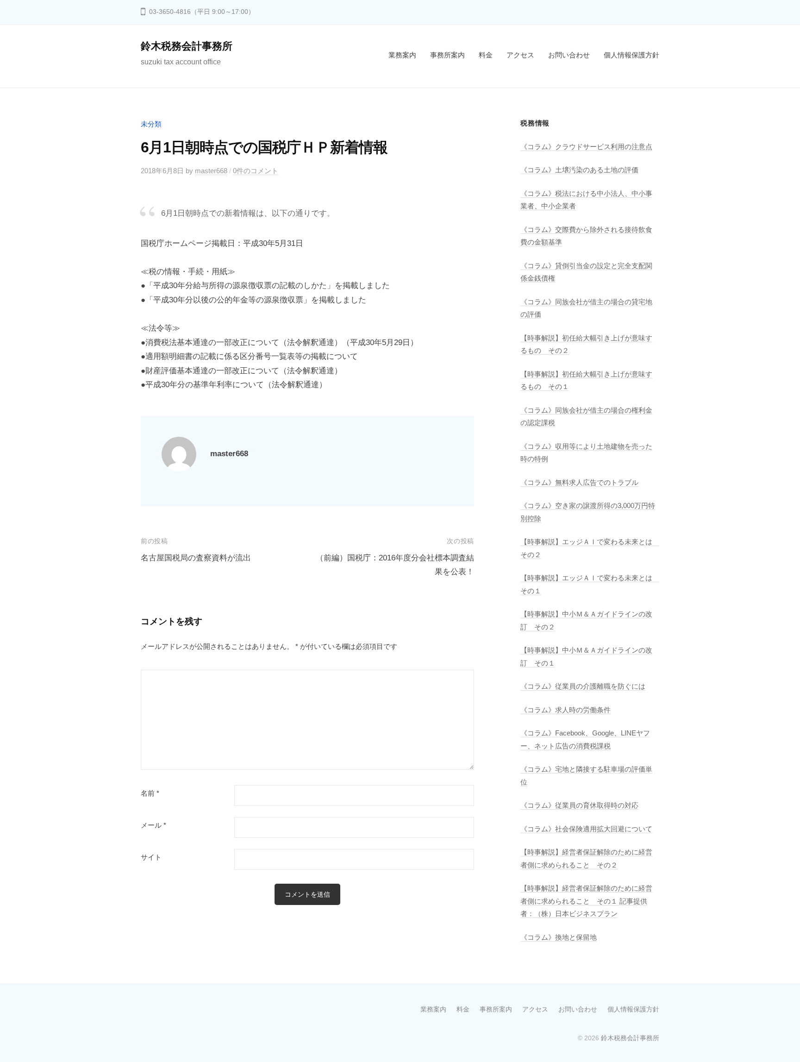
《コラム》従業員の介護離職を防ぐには (582, 686)
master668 (211, 171)
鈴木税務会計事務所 (186, 46)
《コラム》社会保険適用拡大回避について (586, 829)
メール (153, 825)
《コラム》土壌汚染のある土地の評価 (579, 170)
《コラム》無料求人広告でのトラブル (579, 482)
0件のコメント (255, 171)
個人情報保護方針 (631, 55)
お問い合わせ (569, 55)
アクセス (520, 55)
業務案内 (402, 55)
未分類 (151, 124)
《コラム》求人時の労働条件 (565, 710)
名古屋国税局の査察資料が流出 (196, 557)
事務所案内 (447, 55)
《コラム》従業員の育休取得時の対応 (579, 805)
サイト (151, 857)
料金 (486, 55)
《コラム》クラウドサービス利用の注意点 (586, 147)
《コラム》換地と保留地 (558, 937)
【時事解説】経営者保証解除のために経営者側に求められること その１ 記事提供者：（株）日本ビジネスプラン (586, 900)
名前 (150, 793)
